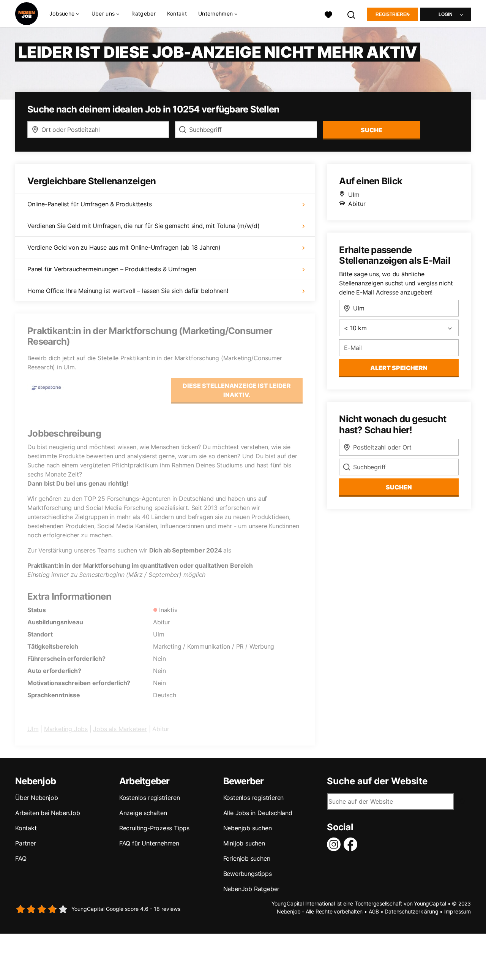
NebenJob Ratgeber (251, 889)
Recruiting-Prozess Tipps (154, 828)
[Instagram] (335, 844)
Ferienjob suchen (246, 858)
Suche (371, 130)
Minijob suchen (244, 843)
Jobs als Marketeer (120, 729)
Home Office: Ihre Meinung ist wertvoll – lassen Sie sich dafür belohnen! (127, 290)
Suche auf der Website (377, 781)
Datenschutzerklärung (411, 911)
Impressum (457, 911)
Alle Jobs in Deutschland (257, 813)
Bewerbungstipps (247, 873)
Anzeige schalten (143, 813)
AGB (374, 911)
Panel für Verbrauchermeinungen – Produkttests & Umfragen (111, 269)
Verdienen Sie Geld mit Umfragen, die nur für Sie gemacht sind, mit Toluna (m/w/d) (143, 226)
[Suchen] (351, 14)
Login (446, 14)
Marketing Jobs (66, 729)
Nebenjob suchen (247, 828)
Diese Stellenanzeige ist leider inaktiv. (237, 390)
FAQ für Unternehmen (149, 843)
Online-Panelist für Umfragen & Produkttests (89, 204)
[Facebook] (352, 844)
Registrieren (393, 14)
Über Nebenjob (36, 797)
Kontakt (177, 13)
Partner (25, 843)
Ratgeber (143, 13)
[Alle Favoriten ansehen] (328, 14)
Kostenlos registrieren (149, 797)
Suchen (399, 487)
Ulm (32, 729)
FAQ (20, 858)
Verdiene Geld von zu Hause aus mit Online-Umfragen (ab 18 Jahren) (124, 247)
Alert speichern (399, 368)
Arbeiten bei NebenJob (47, 813)
